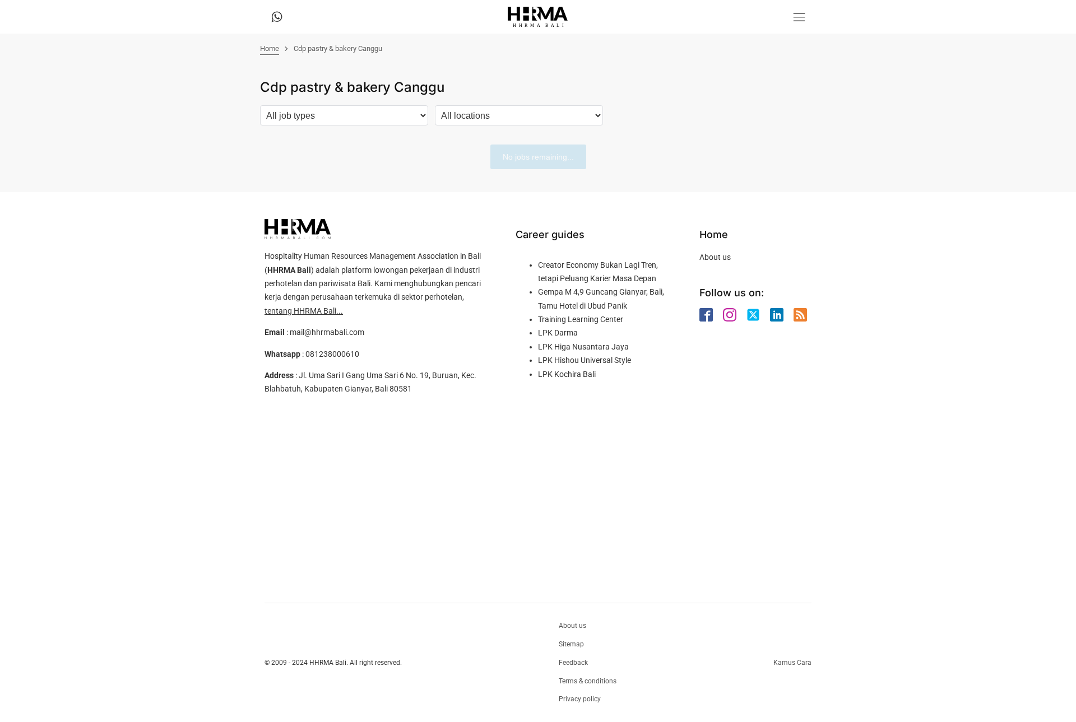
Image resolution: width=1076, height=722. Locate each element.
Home (269, 48)
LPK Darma (558, 332)
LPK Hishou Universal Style (584, 360)
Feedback (573, 663)
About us (715, 257)
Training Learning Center (580, 319)
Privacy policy (580, 699)
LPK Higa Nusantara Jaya (583, 346)
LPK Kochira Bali (567, 374)
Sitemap (571, 644)
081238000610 (332, 354)
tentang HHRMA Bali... (304, 310)
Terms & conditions (587, 681)
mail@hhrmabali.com (327, 332)
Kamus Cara (792, 663)
